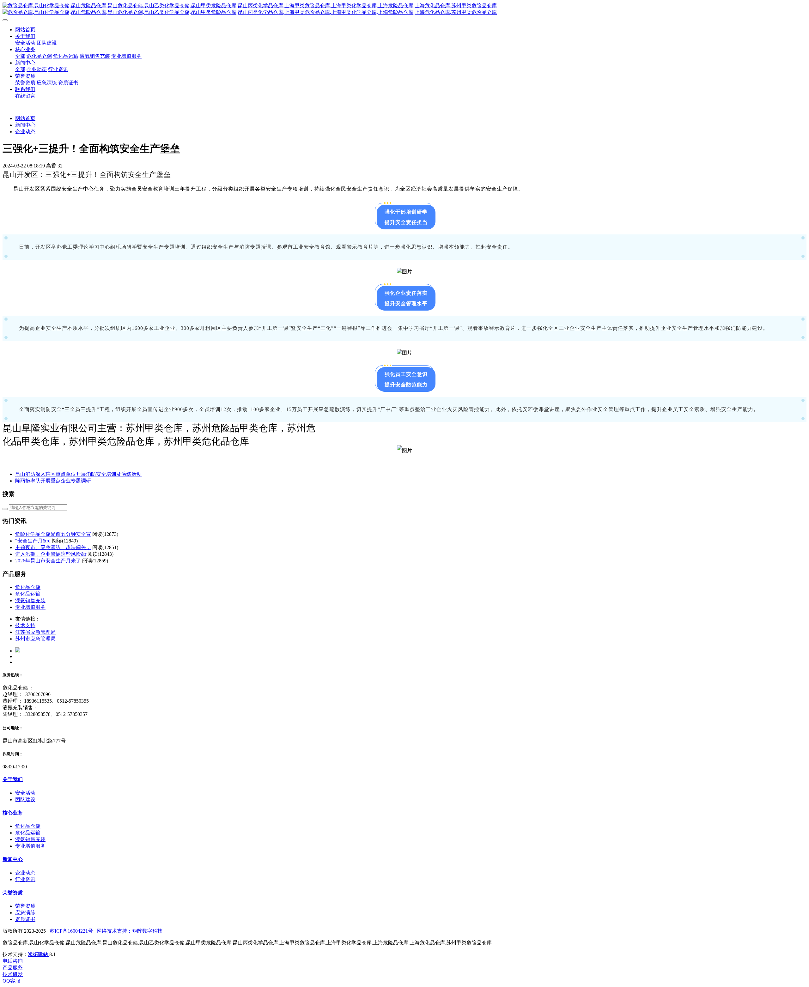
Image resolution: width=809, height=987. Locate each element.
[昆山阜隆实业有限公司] (404, 9)
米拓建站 (38, 954)
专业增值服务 (30, 607)
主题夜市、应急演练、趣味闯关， (53, 547)
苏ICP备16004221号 (70, 931)
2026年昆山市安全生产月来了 (48, 560)
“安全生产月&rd (33, 540)
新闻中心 (25, 125)
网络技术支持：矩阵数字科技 (129, 931)
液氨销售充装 (30, 600)
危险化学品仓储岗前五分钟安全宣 (53, 534)
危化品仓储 (27, 587)
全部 (20, 56)
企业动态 (25, 131)
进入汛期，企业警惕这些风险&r (50, 554)
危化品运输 (27, 593)
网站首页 (25, 29)
